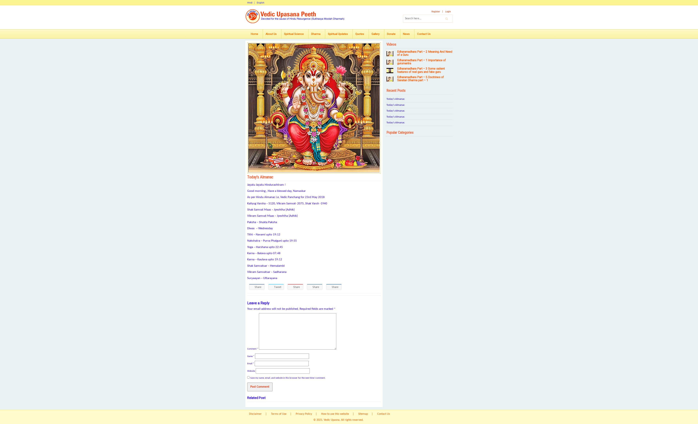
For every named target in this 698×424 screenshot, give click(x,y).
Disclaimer (255, 414)
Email (250, 363)
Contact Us (424, 34)
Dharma (315, 34)
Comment (252, 349)
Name (250, 356)
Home (254, 34)
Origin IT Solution (374, 420)
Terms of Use (278, 414)
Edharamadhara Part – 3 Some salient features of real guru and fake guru (421, 70)
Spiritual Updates (338, 34)
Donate (391, 34)
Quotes (359, 34)
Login (448, 11)
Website (251, 371)
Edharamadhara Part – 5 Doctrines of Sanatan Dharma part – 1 (420, 78)
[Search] (447, 18)
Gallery (376, 34)
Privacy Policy (304, 414)
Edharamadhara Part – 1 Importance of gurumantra (421, 61)
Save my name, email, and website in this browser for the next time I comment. (287, 378)
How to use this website (335, 414)
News (406, 34)
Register (436, 11)
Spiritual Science (294, 34)
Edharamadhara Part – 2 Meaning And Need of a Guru (424, 53)
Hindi (249, 2)
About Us (271, 34)
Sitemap (363, 414)
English (260, 2)
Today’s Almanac (395, 99)
